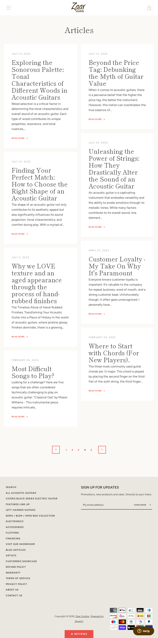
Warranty (13, 572)
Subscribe (140, 505)
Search (11, 487)
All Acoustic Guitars (21, 493)
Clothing (12, 532)
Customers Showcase (21, 561)
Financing (13, 538)
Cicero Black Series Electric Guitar (32, 498)
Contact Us (14, 595)
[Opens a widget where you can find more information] (143, 631)
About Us (12, 589)
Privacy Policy (16, 584)
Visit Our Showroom (20, 544)
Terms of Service (18, 578)
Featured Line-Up (18, 504)
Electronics (15, 521)
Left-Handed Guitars (20, 510)
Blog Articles (16, 550)
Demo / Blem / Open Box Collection (30, 515)
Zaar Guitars (82, 616)
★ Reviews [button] (79, 634)
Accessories (15, 527)
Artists (11, 555)
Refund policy (16, 567)
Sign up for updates (100, 487)
